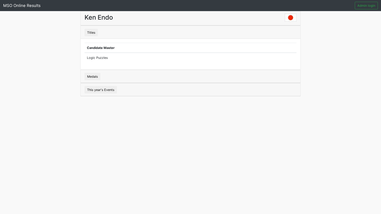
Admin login (366, 6)
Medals (92, 76)
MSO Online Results (21, 5)
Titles (91, 32)
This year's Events (100, 90)
